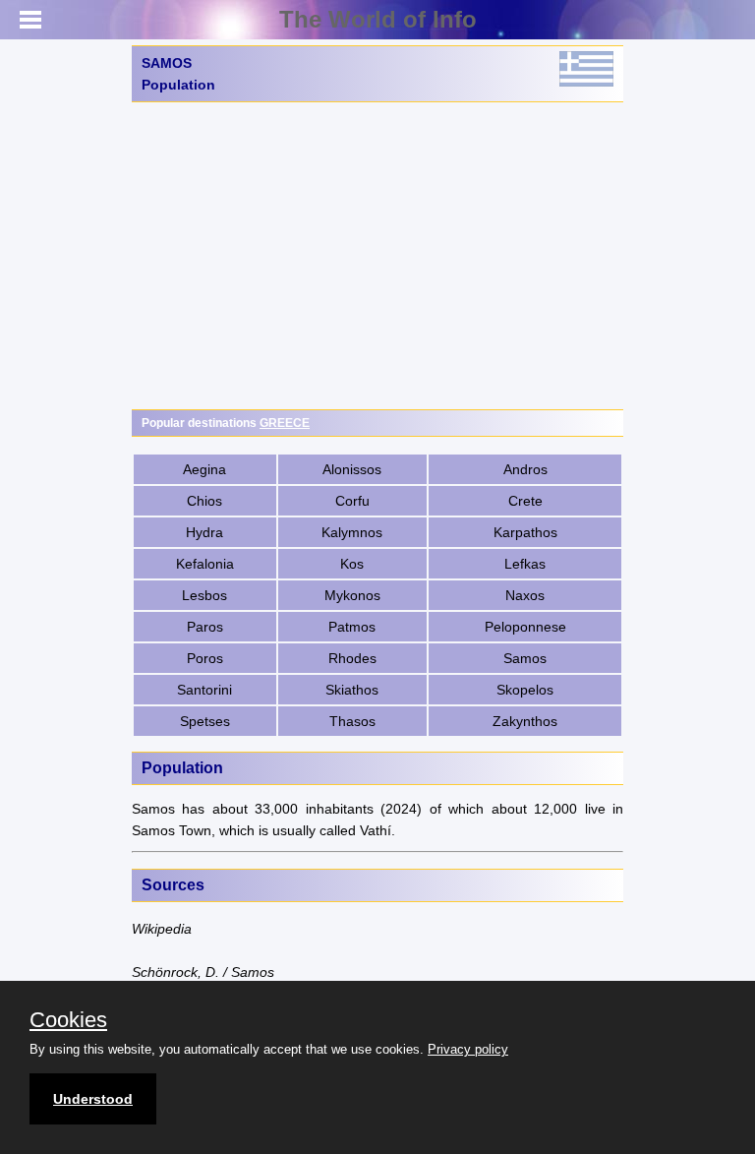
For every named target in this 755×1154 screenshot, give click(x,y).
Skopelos (524, 690)
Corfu (352, 501)
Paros (205, 627)
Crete (525, 501)
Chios (204, 501)
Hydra (204, 532)
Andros (525, 469)
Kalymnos (351, 532)
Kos (352, 564)
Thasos (352, 721)
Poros (205, 658)
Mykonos (352, 595)
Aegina (204, 469)
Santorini (204, 690)
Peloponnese (525, 627)
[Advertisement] (377, 256)
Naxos (525, 595)
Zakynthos (525, 721)
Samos (525, 658)
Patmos (352, 627)
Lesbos (204, 595)
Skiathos (351, 690)
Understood (93, 1099)
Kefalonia (205, 564)
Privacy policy (468, 1049)
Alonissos (351, 469)
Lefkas (525, 564)
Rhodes (352, 658)
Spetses (205, 721)
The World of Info (378, 19)
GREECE (285, 423)
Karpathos (525, 532)
